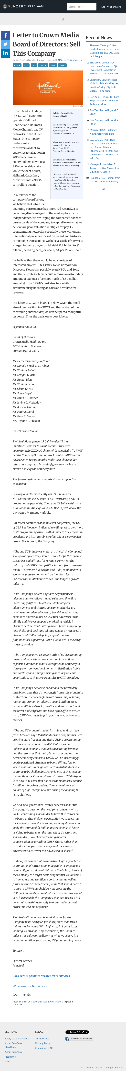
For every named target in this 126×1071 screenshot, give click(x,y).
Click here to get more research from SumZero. (42, 976)
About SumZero (13, 1051)
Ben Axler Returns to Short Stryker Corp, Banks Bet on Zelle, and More (104, 100)
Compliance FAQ (44, 1047)
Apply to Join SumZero (17, 1038)
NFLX (53, 65)
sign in (23, 1001)
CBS (26, 65)
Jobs (7, 1061)
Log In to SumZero (111, 6)
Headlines (10, 1056)
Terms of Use (42, 1038)
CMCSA (43, 65)
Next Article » (39, 985)
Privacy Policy (43, 1043)
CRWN (17, 65)
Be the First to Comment (71, 60)
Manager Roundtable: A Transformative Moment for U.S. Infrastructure (105, 168)
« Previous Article (22, 985)
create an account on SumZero (47, 1001)
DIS (33, 65)
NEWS (62, 65)
